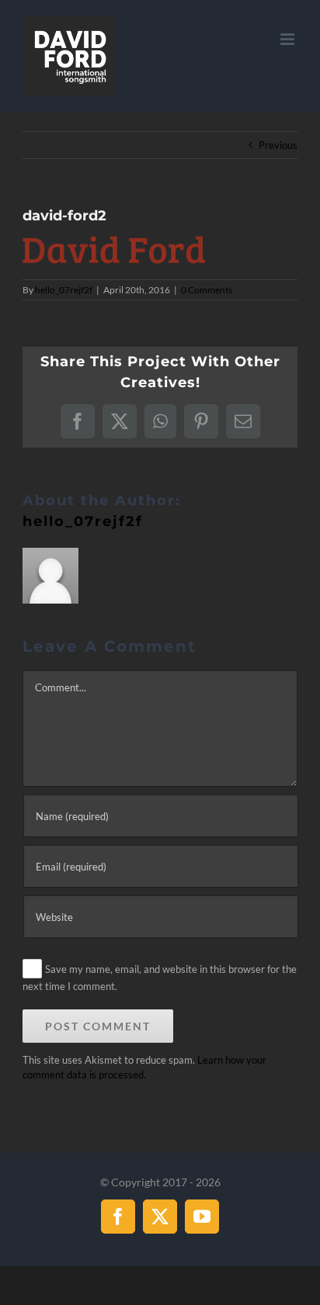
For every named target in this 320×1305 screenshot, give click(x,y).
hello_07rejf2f (63, 290)
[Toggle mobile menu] (288, 39)
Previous (278, 145)
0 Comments (206, 290)
